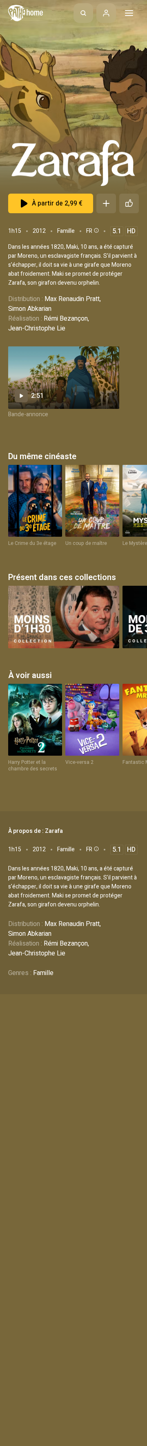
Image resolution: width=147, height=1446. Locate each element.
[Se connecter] (106, 13)
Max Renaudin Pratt (72, 299)
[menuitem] (83, 13)
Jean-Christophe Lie (36, 328)
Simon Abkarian (29, 309)
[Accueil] (25, 13)
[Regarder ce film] (63, 377)
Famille (66, 231)
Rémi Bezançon (66, 319)
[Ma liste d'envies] (106, 203)
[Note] (129, 203)
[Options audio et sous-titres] (95, 230)
